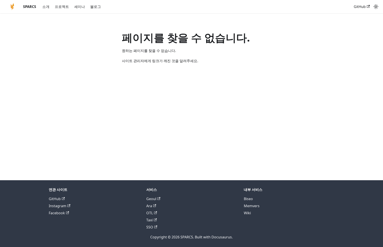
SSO (149, 227)
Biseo (248, 198)
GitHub (360, 6)
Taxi (149, 220)
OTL (149, 213)
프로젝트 (62, 6)
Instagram (57, 205)
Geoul (151, 198)
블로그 (95, 6)
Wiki (247, 213)
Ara (149, 205)
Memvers (252, 205)
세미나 (79, 6)
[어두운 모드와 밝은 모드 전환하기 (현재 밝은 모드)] (375, 6)
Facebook (57, 213)
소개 (45, 6)
